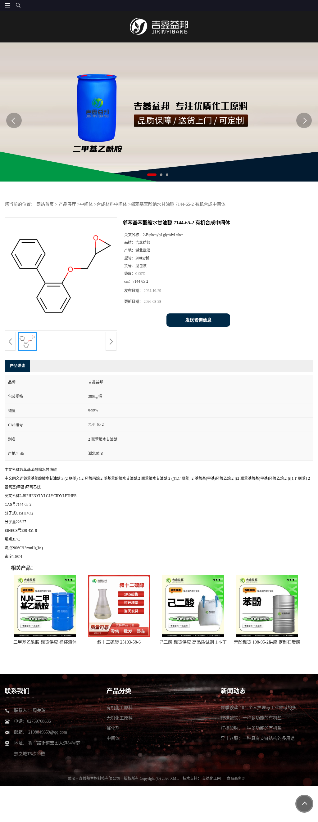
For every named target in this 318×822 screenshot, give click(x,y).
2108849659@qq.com (47, 732)
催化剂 (113, 728)
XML (174, 778)
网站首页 (45, 204)
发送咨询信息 (198, 320)
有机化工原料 (120, 707)
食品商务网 (236, 778)
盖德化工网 (211, 778)
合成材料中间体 (112, 204)
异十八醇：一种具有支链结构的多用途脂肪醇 (258, 738)
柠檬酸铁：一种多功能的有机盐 (251, 718)
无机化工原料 (120, 718)
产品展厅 (67, 204)
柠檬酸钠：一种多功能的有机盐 (251, 728)
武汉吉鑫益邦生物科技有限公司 (94, 778)
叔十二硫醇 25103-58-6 (119, 642)
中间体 (86, 204)
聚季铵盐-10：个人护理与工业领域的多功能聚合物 (258, 708)
